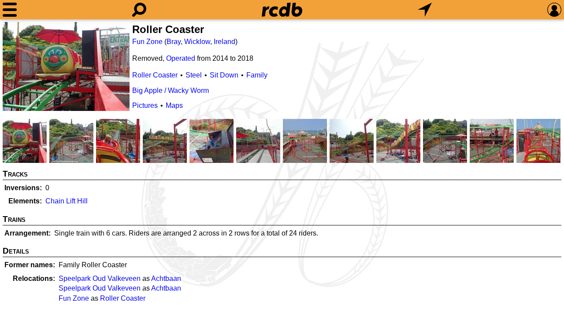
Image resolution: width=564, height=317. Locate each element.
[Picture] (66, 66)
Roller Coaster (155, 75)
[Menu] (10, 10)
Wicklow (197, 41)
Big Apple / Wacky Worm (170, 90)
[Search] (139, 10)
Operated (180, 58)
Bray (174, 41)
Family (256, 75)
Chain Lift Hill (66, 201)
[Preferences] (554, 10)
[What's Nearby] (425, 10)
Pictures (145, 105)
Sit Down (224, 75)
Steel (194, 75)
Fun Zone (147, 41)
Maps (174, 105)
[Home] (282, 10)
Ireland (224, 41)
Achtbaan (166, 278)
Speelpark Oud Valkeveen (100, 278)
